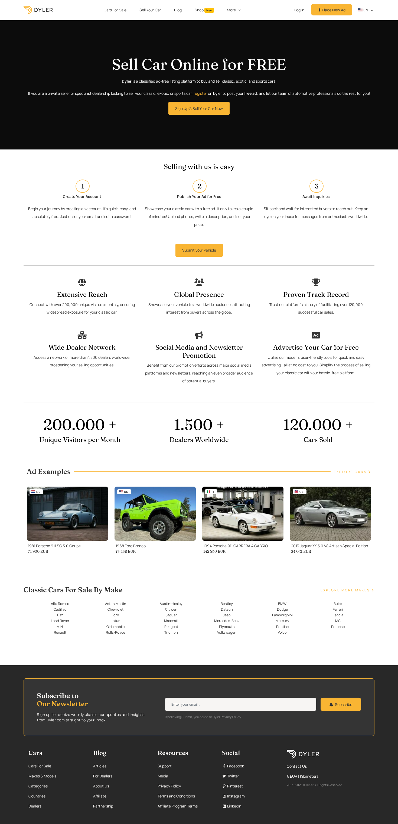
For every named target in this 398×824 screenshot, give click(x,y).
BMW (282, 603)
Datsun (227, 609)
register (200, 93)
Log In (299, 9)
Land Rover (60, 620)
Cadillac (60, 609)
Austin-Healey (171, 603)
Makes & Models (42, 776)
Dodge (282, 609)
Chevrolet (115, 609)
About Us (101, 786)
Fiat (60, 615)
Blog (178, 9)
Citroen (171, 609)
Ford (115, 615)
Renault (60, 632)
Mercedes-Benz (227, 620)
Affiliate (99, 796)
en (365, 9)
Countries (36, 796)
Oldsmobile (115, 626)
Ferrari (338, 609)
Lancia (338, 615)
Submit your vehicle (199, 250)
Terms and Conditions (176, 796)
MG (338, 620)
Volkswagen (226, 632)
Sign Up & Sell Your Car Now (199, 108)
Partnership (103, 806)
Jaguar (171, 615)
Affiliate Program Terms (178, 806)
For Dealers (102, 776)
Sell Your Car (150, 9)
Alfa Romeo (60, 603)
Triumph (171, 632)
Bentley (227, 603)
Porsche (338, 626)
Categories (38, 786)
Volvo (282, 632)
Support (165, 765)
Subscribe (343, 704)
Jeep (227, 615)
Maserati (171, 620)
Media (163, 776)
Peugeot (171, 626)
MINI (60, 626)
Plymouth (227, 626)
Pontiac (282, 626)
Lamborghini (282, 615)
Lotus (115, 620)
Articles (99, 765)
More (231, 9)
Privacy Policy (169, 786)
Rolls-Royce (115, 632)
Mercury (282, 620)
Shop (203, 9)
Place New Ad (333, 9)
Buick (338, 603)
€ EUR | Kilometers (302, 776)
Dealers (34, 806)
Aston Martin (115, 603)
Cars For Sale (115, 9)
